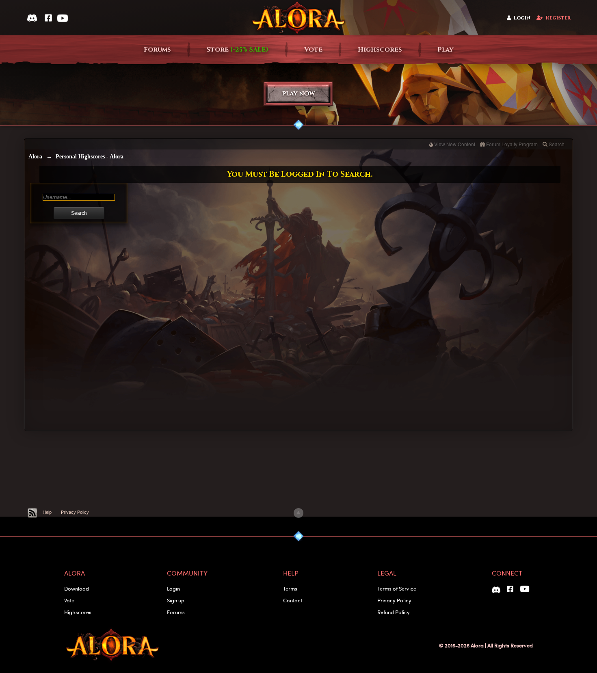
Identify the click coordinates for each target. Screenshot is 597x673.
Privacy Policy (75, 512)
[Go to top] (298, 513)
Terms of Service (396, 588)
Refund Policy (393, 612)
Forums (157, 49)
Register (558, 18)
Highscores (380, 49)
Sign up (175, 600)
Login (522, 18)
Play (445, 49)
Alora (35, 157)
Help (47, 512)
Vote (313, 49)
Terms (290, 588)
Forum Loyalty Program (512, 144)
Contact (292, 600)
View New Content (454, 144)
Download (76, 588)
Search (557, 144)
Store (237, 49)
